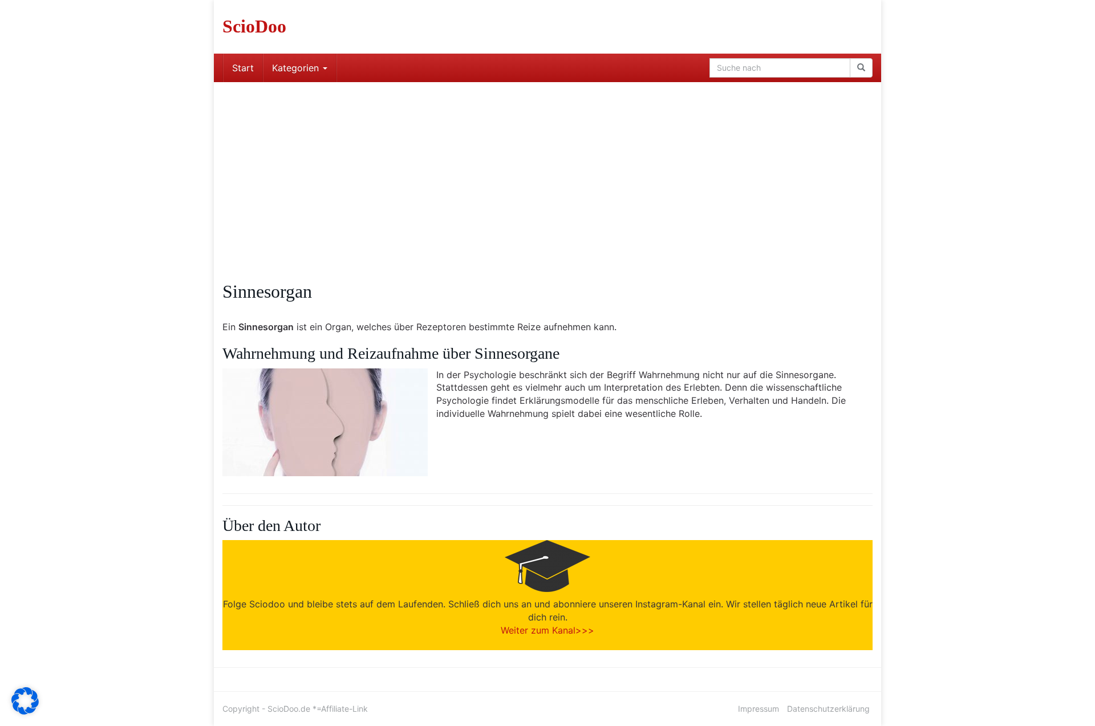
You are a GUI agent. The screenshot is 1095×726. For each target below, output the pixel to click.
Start (243, 68)
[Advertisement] (547, 168)
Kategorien (297, 68)
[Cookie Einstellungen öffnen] (25, 711)
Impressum (758, 708)
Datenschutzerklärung (828, 708)
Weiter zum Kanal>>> (547, 630)
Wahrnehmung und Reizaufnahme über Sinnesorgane (390, 353)
